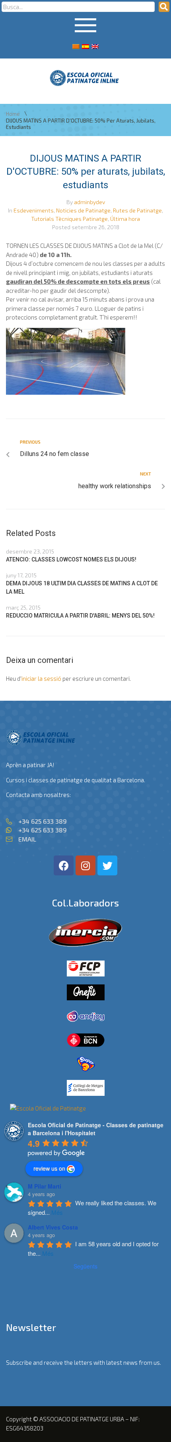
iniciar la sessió (41, 678)
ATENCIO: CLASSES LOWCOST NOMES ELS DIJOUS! (71, 559)
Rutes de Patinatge (137, 210)
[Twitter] (107, 865)
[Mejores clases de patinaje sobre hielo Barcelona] (48, 1108)
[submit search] (164, 7)
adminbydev (89, 202)
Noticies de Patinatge (83, 210)
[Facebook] (64, 865)
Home (13, 114)
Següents (85, 1266)
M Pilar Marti (44, 1186)
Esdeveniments (34, 210)
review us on (49, 1168)
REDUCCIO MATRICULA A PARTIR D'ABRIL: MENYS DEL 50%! (80, 615)
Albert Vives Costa (53, 1227)
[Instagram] (85, 865)
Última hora (125, 218)
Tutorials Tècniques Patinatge (69, 218)
